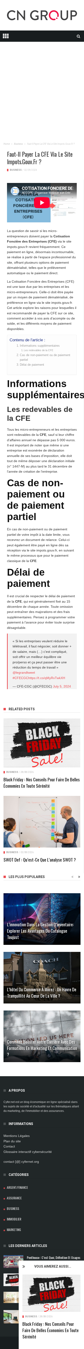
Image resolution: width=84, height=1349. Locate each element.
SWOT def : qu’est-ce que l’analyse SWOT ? (40, 859)
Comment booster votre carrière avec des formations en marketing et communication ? (42, 1047)
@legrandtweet (24, 672)
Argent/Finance (17, 1187)
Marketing (14, 1229)
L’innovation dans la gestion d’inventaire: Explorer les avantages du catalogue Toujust (40, 930)
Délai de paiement (32, 364)
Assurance (14, 1197)
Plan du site (12, 1141)
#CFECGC (20, 678)
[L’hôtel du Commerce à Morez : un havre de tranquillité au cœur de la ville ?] (42, 977)
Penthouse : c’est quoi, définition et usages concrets (53, 1259)
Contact (9, 1146)
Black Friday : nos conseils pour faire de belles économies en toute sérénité (50, 1330)
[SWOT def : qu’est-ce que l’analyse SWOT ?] (42, 821)
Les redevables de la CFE (38, 350)
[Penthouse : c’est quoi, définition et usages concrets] (13, 1261)
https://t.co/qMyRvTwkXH (46, 678)
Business (31, 1316)
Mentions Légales (17, 1136)
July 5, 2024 (62, 686)
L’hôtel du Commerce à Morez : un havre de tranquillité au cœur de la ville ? (41, 992)
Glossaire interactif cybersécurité (28, 1152)
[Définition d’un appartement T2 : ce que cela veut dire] (13, 1297)
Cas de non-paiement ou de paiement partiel (45, 357)
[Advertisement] (42, 84)
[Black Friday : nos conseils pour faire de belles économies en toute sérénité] (51, 1293)
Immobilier (14, 1218)
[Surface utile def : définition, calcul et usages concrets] (13, 1316)
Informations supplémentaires (40, 345)
